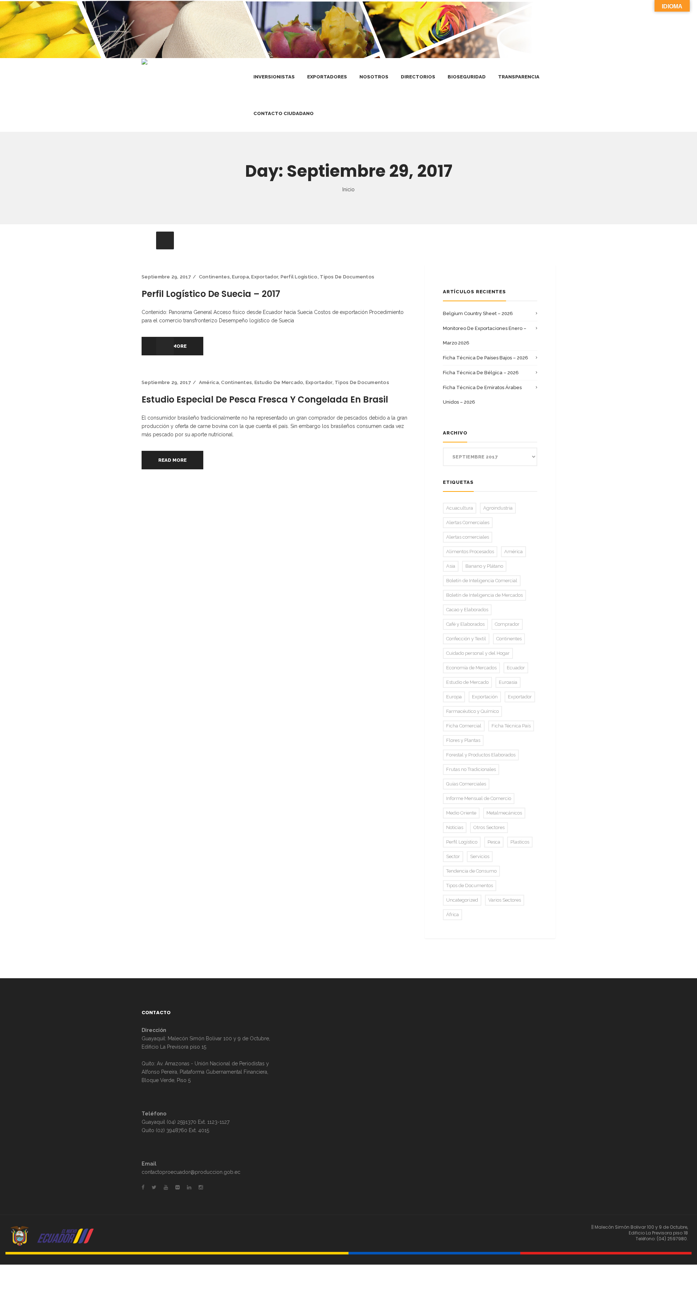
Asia (450, 566)
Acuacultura (459, 508)
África (452, 914)
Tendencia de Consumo (471, 871)
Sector (453, 856)
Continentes (214, 276)
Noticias (454, 827)
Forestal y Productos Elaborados (480, 755)
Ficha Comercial (463, 725)
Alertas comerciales (467, 537)
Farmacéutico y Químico (472, 711)
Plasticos (519, 842)
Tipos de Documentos (347, 276)
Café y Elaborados (465, 624)
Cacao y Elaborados (467, 609)
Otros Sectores (489, 827)
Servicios (479, 856)
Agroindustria (498, 508)
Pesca (494, 842)
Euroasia (508, 682)
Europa (240, 276)
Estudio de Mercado (278, 382)
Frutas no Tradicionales (471, 769)
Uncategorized (462, 900)
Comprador (507, 624)
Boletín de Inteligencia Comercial (481, 580)
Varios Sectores (504, 900)
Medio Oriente (461, 813)
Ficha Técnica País (511, 725)
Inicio (348, 189)
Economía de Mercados (471, 667)
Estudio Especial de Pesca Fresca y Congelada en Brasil (265, 399)
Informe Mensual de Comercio (478, 798)
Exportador (264, 276)
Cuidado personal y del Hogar (478, 653)
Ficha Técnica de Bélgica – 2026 (481, 372)
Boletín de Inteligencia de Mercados (484, 595)
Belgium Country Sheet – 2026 (478, 313)
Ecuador (516, 667)
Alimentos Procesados (470, 551)
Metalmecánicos (504, 813)
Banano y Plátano (484, 566)
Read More (172, 460)
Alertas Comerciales (467, 522)
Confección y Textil (466, 638)
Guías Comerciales (466, 784)
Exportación (485, 696)
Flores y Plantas (463, 740)
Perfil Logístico (299, 276)
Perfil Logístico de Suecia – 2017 (211, 294)
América (209, 382)
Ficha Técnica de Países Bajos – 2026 (485, 357)
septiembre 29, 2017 (166, 276)
